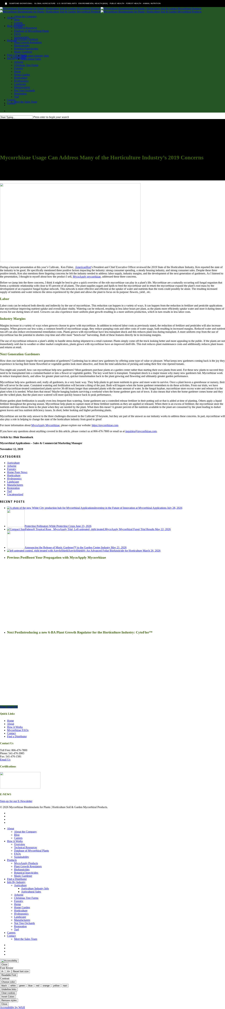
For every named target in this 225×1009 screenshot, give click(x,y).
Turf (9, 491)
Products (12, 860)
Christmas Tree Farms (26, 897)
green (22, 985)
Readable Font (8, 975)
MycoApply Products (26, 863)
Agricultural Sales (31, 891)
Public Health (117, 3)
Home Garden (22, 907)
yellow (56, 985)
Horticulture (13, 475)
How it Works (15, 726)
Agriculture (13, 462)
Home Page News (17, 472)
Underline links (8, 989)
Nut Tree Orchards (24, 923)
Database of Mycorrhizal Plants (31, 850)
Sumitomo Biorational (21, 3)
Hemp (17, 904)
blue (30, 985)
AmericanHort (83, 267)
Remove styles (9, 1000)
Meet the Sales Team (25, 938)
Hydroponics (14, 478)
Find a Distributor (17, 736)
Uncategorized (15, 494)
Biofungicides (22, 869)
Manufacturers (15, 484)
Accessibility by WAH (12, 1007)
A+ (8, 971)
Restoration (13, 488)
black (4, 985)
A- (2, 971)
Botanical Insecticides (26, 872)
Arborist (11, 465)
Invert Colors (7, 996)
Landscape (13, 481)
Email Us (5, 759)
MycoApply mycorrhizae (87, 276)
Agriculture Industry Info (35, 888)
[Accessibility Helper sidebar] (9, 961)
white (13, 985)
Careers (18, 837)
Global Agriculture (44, 3)
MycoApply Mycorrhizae (45, 425)
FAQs (17, 853)
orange (46, 985)
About (10, 723)
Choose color (8, 982)
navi (65, 985)
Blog (17, 834)
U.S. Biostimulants (66, 3)
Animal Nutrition (151, 3)
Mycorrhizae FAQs (17, 730)
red (37, 985)
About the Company (25, 831)
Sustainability (21, 856)
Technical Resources (25, 847)
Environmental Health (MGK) (93, 3)
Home (10, 720)
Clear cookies (8, 993)
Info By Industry (16, 882)
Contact (11, 733)
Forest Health (133, 3)
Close (4, 964)
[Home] (6, 3)
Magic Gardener (23, 875)
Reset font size (20, 971)
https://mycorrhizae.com (105, 425)
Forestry (11, 469)
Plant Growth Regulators (28, 866)
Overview (19, 844)
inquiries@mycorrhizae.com (141, 431)
